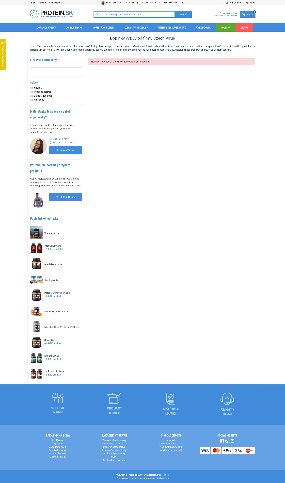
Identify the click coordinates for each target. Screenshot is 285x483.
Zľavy (244, 27)
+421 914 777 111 (155, 2)
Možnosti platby (57, 456)
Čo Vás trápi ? (74, 27)
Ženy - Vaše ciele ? (136, 27)
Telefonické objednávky (114, 440)
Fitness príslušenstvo (172, 27)
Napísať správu (67, 149)
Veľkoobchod (55, 2)
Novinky (226, 27)
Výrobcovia (203, 27)
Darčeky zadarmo (43, 95)
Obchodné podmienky (114, 453)
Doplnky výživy (46, 27)
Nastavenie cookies (159, 474)
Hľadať (183, 14)
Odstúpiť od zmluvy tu (114, 460)
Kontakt (42, 2)
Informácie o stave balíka (114, 443)
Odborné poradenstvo (114, 446)
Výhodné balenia (42, 91)
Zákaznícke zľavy (57, 453)
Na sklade (39, 99)
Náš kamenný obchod (171, 450)
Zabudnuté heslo (57, 446)
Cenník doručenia (58, 450)
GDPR (114, 456)
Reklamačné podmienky (114, 450)
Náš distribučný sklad (171, 446)
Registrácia (249, 2)
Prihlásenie (235, 2)
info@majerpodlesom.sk (157, 477)
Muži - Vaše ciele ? (104, 27)
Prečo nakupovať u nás (171, 443)
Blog (33, 2)
